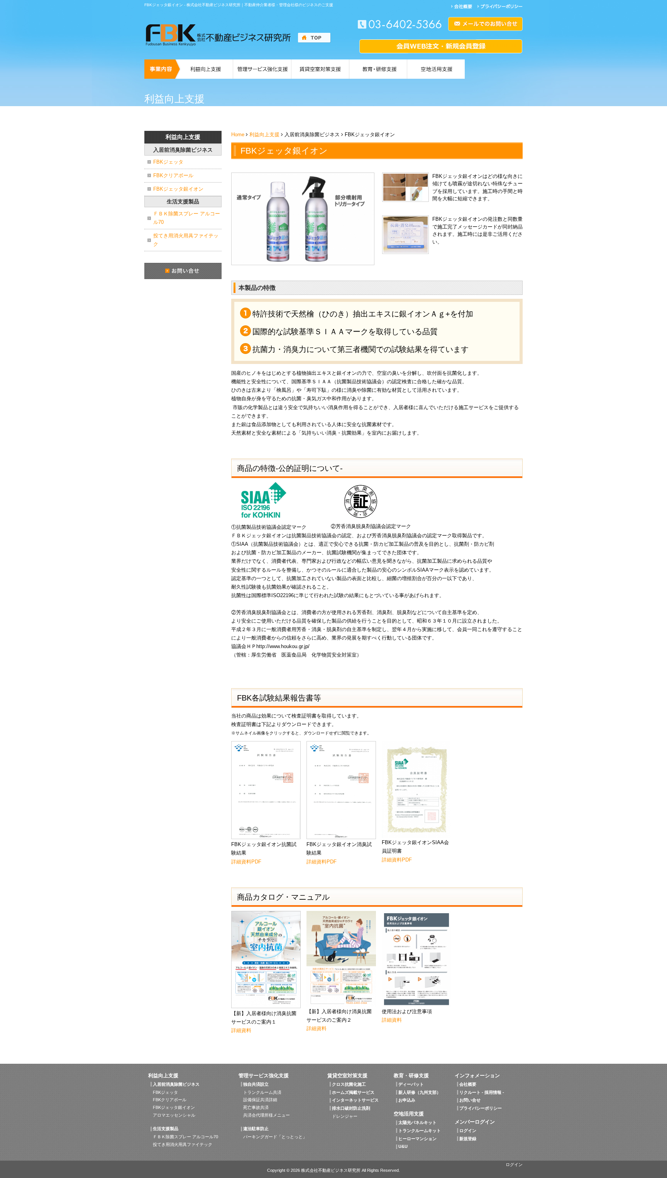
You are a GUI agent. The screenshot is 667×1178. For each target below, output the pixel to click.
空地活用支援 (409, 1114)
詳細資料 (241, 1030)
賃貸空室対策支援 (347, 1075)
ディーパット (411, 1084)
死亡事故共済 (256, 1107)
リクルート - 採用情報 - (481, 1092)
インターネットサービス (355, 1100)
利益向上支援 (264, 134)
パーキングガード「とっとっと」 (275, 1136)
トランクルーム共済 (262, 1092)
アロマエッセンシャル (174, 1115)
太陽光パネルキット (417, 1122)
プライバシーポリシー (480, 1108)
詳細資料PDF (246, 862)
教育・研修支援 (411, 1075)
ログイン (467, 1130)
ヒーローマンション (417, 1138)
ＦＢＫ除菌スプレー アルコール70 (186, 218)
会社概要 (467, 1084)
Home (237, 134)
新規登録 (467, 1138)
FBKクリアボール (173, 175)
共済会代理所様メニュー (266, 1115)
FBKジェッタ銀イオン (178, 189)
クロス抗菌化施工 (349, 1084)
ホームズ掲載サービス (353, 1092)
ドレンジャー (344, 1116)
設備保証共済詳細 (260, 1099)
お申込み (406, 1100)
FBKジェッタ (168, 162)
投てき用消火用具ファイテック (185, 240)
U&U (403, 1146)
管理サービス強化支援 (264, 1075)
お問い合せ (470, 1100)
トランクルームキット (419, 1130)
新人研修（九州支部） (419, 1092)
